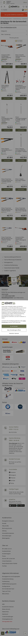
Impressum (16, 333)
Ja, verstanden (14, 326)
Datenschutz (11, 333)
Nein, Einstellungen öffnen (14, 330)
